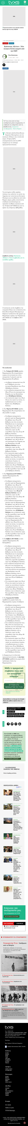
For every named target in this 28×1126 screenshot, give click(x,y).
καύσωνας (10, 716)
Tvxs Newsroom (13, 55)
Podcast (7, 1062)
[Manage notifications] (24, 1123)
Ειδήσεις (8, 1051)
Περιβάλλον (8, 1060)
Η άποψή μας (8, 1070)
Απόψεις (8, 1067)
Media (6, 1055)
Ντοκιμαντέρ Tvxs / (11, 943)
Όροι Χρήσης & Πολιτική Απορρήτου (13, 1043)
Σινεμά (6, 1076)
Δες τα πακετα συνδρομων (12, 916)
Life (6, 1089)
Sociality (18, 1123)
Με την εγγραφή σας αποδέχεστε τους (14, 691)
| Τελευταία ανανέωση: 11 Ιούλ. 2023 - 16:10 (13, 60)
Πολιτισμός (8, 1074)
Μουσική (7, 1079)
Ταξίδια (7, 1095)
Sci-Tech (7, 1061)
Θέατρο (7, 1077)
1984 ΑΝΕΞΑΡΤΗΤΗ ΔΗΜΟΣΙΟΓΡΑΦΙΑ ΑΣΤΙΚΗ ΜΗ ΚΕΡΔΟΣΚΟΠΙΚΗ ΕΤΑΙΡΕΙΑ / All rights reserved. (14, 1119)
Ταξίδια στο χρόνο (9, 1107)
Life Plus (8, 1086)
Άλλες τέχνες (8, 1082)
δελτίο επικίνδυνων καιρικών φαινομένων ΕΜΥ (14, 708)
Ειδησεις (5, 43)
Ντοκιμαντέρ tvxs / (8, 975)
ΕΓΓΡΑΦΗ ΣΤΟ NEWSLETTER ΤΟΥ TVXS (14, 686)
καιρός (22, 713)
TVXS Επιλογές (10, 1110)
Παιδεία (7, 1093)
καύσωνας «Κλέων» (18, 716)
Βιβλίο (6, 1080)
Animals (7, 1088)
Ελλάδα (7, 1053)
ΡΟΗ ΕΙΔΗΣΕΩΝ (8, 923)
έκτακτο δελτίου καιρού (13, 713)
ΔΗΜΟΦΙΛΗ (19, 923)
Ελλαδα (11, 43)
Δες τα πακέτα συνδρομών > (12, 758)
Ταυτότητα (7, 1040)
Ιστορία (7, 1101)
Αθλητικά (7, 1058)
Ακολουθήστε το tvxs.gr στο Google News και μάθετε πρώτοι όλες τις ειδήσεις (13, 700)
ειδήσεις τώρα (11, 711)
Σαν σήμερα (8, 1104)
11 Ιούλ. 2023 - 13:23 (13, 57)
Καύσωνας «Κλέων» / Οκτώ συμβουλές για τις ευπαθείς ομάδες (13, 257)
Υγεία (6, 1057)
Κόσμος (7, 1054)
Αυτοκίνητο (8, 1092)
